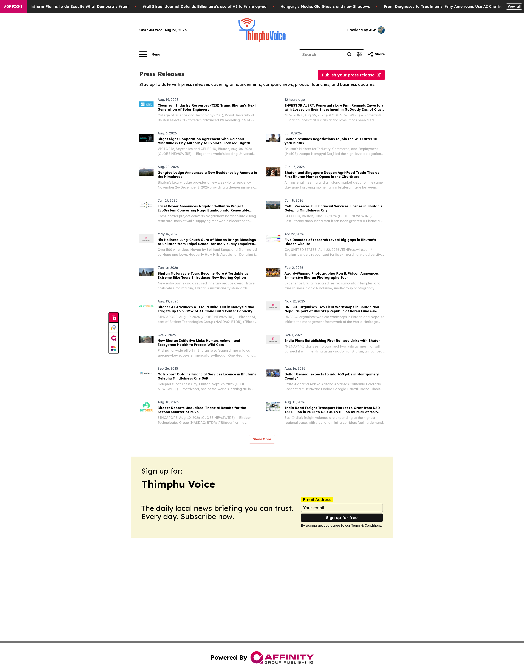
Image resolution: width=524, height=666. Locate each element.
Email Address (317, 499)
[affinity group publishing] (113, 338)
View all (514, 6)
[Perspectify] (113, 328)
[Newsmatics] (113, 348)
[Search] (349, 54)
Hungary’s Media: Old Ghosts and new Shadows (325, 6)
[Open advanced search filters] (359, 54)
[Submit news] (113, 318)
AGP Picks (13, 7)
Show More (262, 439)
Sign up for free (342, 517)
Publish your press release (348, 74)
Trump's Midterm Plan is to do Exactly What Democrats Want (70, 6)
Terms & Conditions (366, 525)
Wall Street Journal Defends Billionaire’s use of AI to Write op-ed (205, 6)
